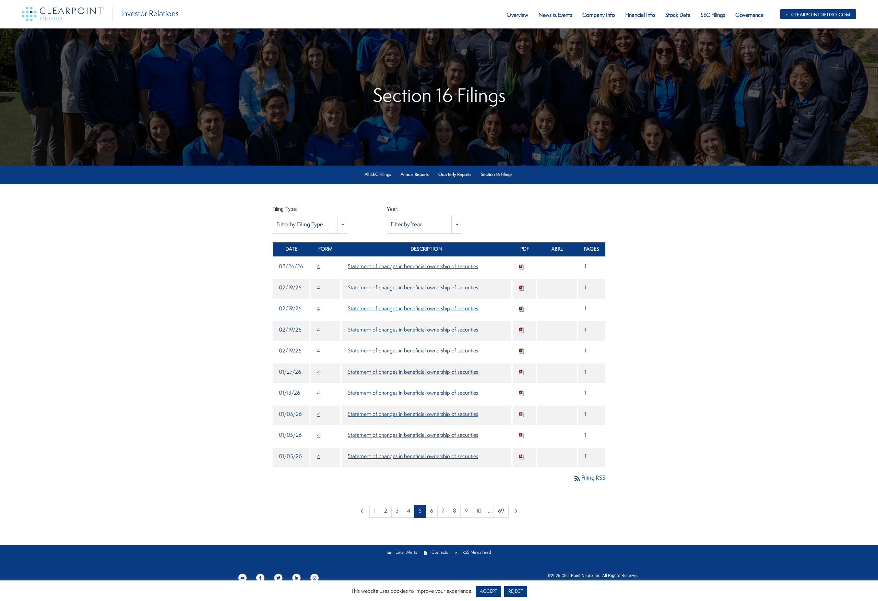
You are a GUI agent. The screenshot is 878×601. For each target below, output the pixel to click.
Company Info (598, 15)
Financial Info (640, 15)
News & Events (555, 15)
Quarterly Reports (454, 174)
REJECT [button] (515, 591)
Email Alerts (406, 552)
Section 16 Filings (496, 174)
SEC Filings (713, 15)
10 (479, 511)
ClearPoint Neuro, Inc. (581, 575)
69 (501, 511)
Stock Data (677, 15)
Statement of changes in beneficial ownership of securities (413, 266)
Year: (392, 209)
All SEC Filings (378, 174)
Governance (749, 15)
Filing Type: (285, 209)
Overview (517, 15)
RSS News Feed (476, 552)
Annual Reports (415, 174)
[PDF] (521, 266)
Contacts (439, 552)
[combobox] (310, 225)
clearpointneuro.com (821, 15)
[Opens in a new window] (243, 577)
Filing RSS (589, 478)
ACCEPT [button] (488, 591)
